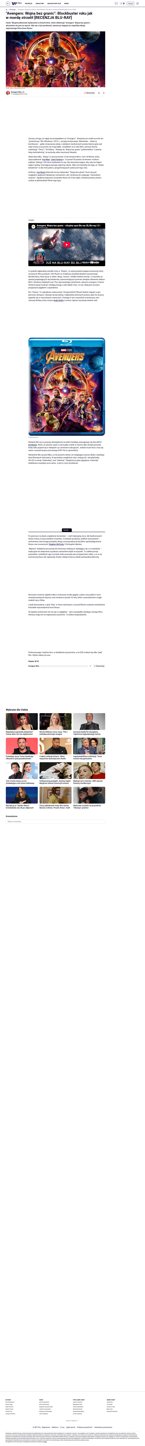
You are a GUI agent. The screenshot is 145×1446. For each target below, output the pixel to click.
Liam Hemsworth (44, 1402)
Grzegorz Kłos (16, 92)
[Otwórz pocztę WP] (116, 3)
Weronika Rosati (77, 1409)
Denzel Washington (78, 1411)
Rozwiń (66, 530)
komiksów (32, 445)
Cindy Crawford (77, 1414)
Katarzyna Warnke (112, 1411)
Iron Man (46, 159)
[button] (122, 3)
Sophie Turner (9, 1409)
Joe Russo (41, 172)
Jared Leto (110, 1402)
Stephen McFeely (56, 544)
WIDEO (66, 3)
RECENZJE (28, 3)
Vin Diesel (109, 1404)
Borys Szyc (110, 1409)
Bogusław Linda (77, 1404)
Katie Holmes (9, 1407)
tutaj (45, 1442)
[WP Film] (18, 3)
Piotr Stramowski (44, 1404)
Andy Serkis (58, 300)
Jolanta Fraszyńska (45, 1409)
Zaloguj (130, 3)
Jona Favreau (56, 159)
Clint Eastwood (9, 1402)
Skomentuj (90, 93)
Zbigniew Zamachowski (46, 1407)
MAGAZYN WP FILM (54, 3)
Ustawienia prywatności (103, 1427)
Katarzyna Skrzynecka (45, 1411)
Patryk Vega (8, 1404)
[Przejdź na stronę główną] (8, 5)
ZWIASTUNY (40, 3)
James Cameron (77, 1402)
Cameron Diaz (111, 1407)
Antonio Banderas (78, 1407)
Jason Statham (43, 1414)
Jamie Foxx (8, 1411)
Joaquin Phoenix (10, 1414)
